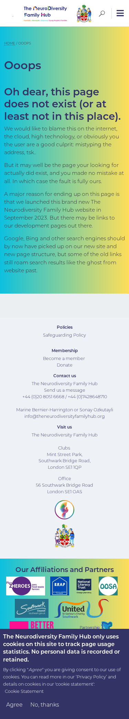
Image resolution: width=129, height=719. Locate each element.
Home (9, 43)
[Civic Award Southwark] (84, 13)
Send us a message (64, 390)
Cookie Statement (24, 691)
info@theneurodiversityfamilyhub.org (64, 416)
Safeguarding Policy (64, 335)
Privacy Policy (91, 676)
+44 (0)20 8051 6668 (43, 396)
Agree (14, 704)
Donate (65, 365)
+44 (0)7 (76, 396)
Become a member (64, 358)
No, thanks (44, 704)
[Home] (35, 13)
